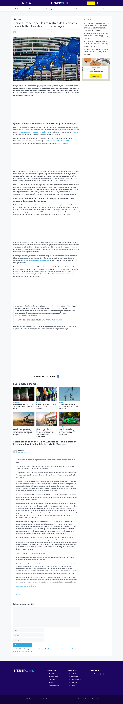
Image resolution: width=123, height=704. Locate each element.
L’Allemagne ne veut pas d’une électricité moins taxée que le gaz (69, 406)
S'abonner (91, 3)
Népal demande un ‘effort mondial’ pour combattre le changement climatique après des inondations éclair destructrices (96, 35)
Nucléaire (18, 9)
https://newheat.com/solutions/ (26, 586)
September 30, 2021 (54, 320)
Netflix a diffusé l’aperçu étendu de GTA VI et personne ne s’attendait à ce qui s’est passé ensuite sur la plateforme (96, 52)
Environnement (99, 9)
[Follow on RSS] (30, 3)
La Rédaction (20, 32)
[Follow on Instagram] (26, 3)
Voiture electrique (80, 9)
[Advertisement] (46, 110)
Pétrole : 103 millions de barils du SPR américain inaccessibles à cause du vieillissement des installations (45, 432)
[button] (107, 8)
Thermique (49, 9)
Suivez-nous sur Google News (45, 376)
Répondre (18, 594)
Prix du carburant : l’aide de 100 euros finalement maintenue (46, 406)
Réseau (64, 9)
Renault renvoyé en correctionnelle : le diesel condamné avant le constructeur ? (68, 432)
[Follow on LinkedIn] (23, 3)
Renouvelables (33, 9)
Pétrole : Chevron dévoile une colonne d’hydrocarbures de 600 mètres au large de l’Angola (23, 432)
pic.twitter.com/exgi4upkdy (26, 315)
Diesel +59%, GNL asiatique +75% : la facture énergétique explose (23, 406)
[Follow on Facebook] (16, 3)
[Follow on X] (19, 3)
